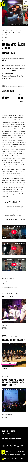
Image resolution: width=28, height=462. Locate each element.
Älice (10, 278)
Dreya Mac (6, 278)
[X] (11, 445)
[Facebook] (3, 445)
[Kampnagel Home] (2, 3)
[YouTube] (18, 445)
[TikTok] (14, 445)
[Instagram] (7, 445)
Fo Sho (12, 278)
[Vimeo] (22, 445)
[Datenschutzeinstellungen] (3, 459)
